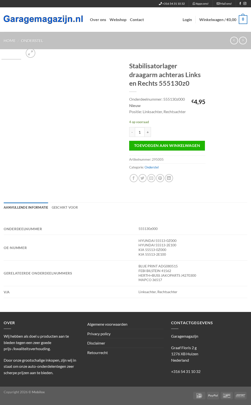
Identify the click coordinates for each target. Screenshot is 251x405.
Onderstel (32, 40)
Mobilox (38, 392)
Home (10, 40)
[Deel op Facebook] (134, 178)
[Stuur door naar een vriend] (151, 178)
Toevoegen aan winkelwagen (167, 145)
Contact (137, 19)
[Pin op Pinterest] (160, 178)
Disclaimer (96, 343)
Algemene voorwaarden (107, 324)
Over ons (98, 19)
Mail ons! (226, 3)
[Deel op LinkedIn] (169, 178)
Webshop (118, 19)
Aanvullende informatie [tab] (26, 207)
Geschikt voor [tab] (65, 207)
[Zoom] (30, 53)
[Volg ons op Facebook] (240, 3)
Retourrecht (97, 352)
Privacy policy (99, 333)
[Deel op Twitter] (142, 178)
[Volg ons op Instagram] (244, 3)
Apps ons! (202, 3)
